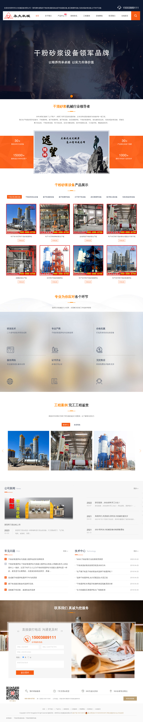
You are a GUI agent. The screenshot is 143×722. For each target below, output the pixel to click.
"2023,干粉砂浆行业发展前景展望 (107, 559)
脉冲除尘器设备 (111, 197)
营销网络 (82, 709)
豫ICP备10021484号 (78, 713)
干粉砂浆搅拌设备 (31, 718)
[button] (71, 96)
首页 (43, 709)
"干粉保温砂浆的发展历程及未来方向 (107, 565)
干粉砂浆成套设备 (14, 197)
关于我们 (50, 709)
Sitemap (115, 713)
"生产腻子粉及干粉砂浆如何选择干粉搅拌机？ (107, 571)
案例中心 (66, 425)
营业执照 (121, 713)
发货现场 (77, 425)
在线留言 (98, 709)
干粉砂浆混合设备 (32, 197)
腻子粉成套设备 (48, 197)
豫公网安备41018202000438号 (97, 713)
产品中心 (58, 709)
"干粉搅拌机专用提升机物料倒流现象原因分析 (107, 583)
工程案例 (74, 709)
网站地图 (110, 713)
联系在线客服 (130, 698)
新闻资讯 (66, 709)
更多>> (136, 488)
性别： (18, 657)
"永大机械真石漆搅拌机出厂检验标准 (107, 589)
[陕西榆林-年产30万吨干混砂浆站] (71, 450)
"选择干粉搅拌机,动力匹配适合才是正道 (107, 577)
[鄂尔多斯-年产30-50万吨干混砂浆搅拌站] (28, 450)
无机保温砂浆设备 (128, 197)
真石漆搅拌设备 (96, 197)
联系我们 (90, 709)
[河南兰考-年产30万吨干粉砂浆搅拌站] (114, 450)
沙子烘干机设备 (80, 197)
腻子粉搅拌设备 (64, 197)
